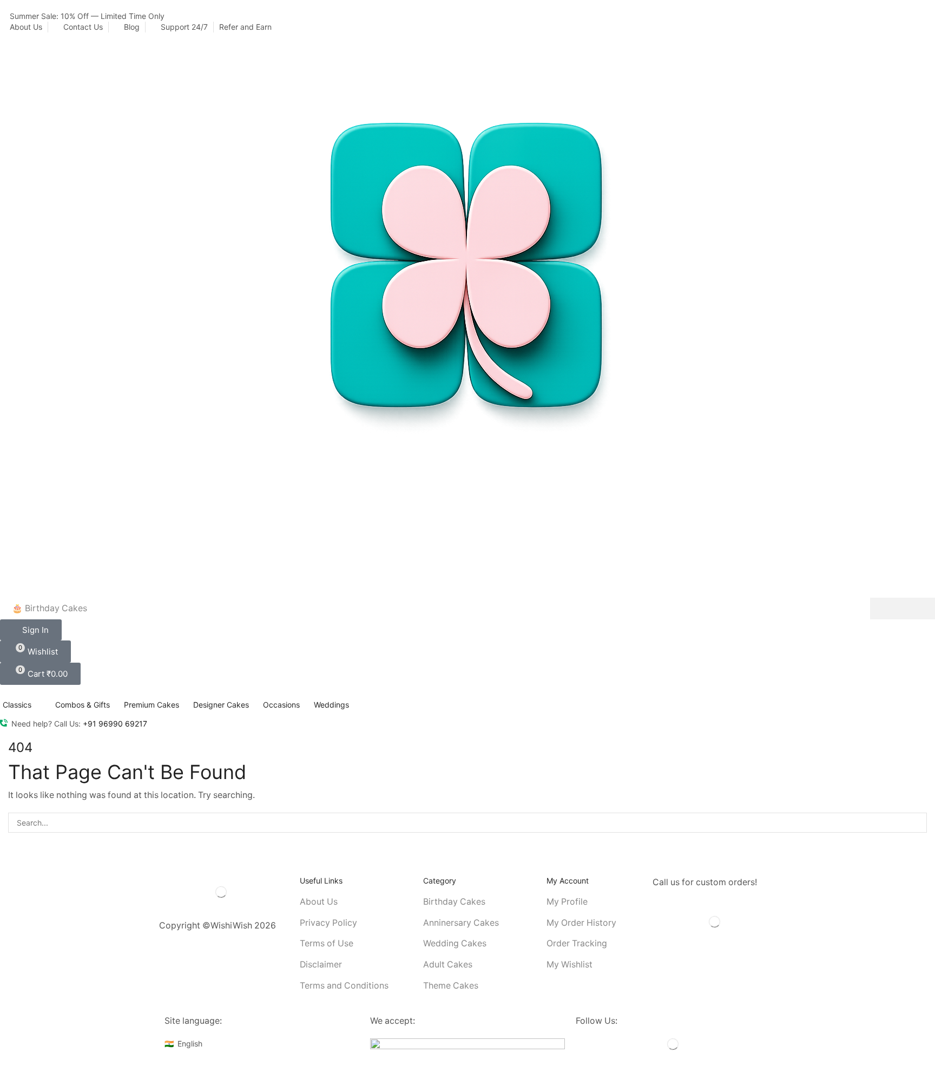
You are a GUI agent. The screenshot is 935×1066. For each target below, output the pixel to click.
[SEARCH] (917, 823)
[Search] (902, 608)
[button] (31, 629)
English (189, 1043)
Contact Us (83, 26)
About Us (26, 26)
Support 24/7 (184, 26)
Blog (132, 26)
